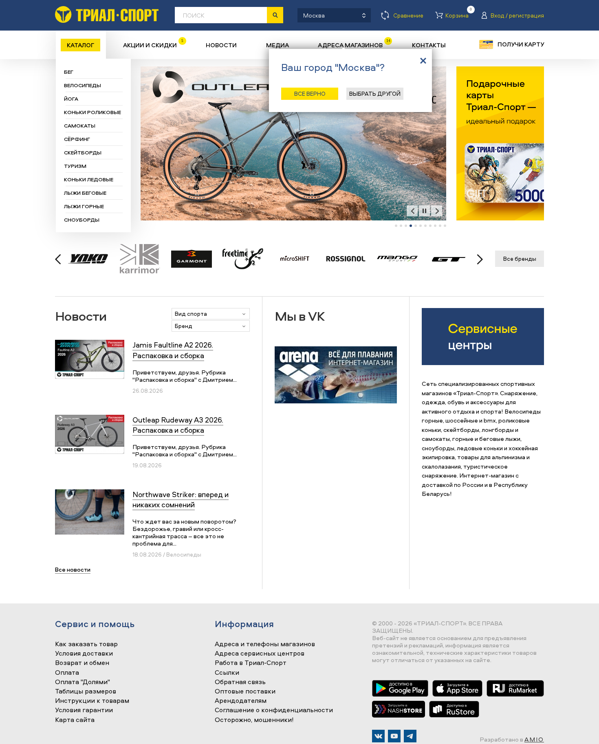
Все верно (310, 93)
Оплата (67, 673)
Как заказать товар (86, 644)
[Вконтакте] (378, 736)
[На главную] (107, 14)
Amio (534, 739)
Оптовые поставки (245, 691)
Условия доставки (84, 653)
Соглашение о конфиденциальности (274, 710)
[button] (396, 226)
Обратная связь (240, 682)
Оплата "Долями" (82, 682)
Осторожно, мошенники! (254, 720)
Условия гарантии (84, 710)
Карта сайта (75, 720)
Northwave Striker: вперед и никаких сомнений (180, 499)
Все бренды (519, 258)
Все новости (72, 569)
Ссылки (227, 673)
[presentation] (412, 210)
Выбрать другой (375, 93)
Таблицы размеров (85, 691)
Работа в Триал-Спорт (250, 663)
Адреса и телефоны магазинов (265, 644)
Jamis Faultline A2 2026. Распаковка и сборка (172, 350)
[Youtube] (394, 736)
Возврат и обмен (82, 663)
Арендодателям (240, 701)
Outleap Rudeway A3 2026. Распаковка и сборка (177, 425)
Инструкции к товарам (92, 701)
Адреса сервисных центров (259, 653)
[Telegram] (410, 736)
